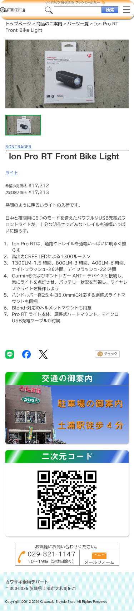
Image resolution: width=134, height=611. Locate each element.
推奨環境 (67, 2)
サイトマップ (52, 2)
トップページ (18, 23)
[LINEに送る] (9, 353)
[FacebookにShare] (26, 353)
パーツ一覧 (78, 23)
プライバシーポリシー (87, 2)
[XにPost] (43, 353)
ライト (11, 172)
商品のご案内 (49, 23)
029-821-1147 (51, 554)
